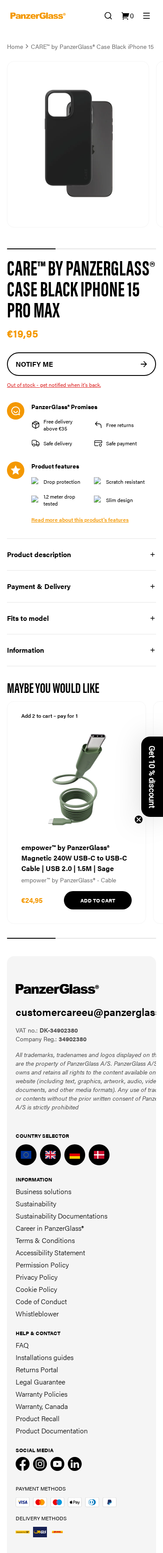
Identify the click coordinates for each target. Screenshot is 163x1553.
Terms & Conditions (45, 1240)
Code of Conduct (41, 1301)
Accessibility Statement (50, 1252)
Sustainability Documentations (61, 1216)
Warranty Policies (41, 1394)
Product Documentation (52, 1431)
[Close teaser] (138, 819)
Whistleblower (37, 1314)
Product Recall (38, 1418)
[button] (152, 777)
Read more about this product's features (80, 519)
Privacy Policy (36, 1277)
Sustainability (36, 1203)
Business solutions (43, 1191)
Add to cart (97, 900)
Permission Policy (42, 1265)
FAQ (22, 1345)
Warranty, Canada (42, 1406)
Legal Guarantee (40, 1382)
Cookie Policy (36, 1289)
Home (15, 46)
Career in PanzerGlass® (50, 1228)
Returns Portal (37, 1369)
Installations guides (44, 1357)
